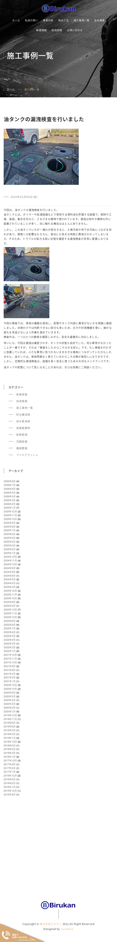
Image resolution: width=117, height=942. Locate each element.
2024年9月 (10, 568)
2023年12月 (10, 590)
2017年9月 (10, 764)
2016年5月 (10, 779)
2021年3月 (10, 677)
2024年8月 (10, 572)
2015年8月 (10, 794)
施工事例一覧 (81, 20)
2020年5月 (10, 696)
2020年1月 (10, 711)
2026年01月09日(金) (24, 197)
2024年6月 (10, 575)
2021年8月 (10, 670)
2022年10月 (10, 617)
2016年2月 (10, 783)
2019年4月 (10, 734)
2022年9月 (10, 621)
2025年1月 (10, 553)
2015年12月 (10, 790)
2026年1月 (10, 507)
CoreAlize (67, 929)
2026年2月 (10, 504)
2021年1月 (10, 681)
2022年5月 (10, 636)
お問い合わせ (75, 30)
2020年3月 (10, 704)
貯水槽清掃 (23, 414)
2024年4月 (10, 583)
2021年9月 (10, 666)
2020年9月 (10, 692)
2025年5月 (10, 538)
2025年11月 (10, 515)
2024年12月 (10, 556)
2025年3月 (10, 545)
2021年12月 (10, 654)
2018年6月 (10, 745)
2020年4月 (10, 700)
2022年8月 (10, 624)
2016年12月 (10, 775)
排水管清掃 (23, 421)
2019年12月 (10, 715)
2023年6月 (10, 602)
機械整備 (21, 448)
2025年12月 (10, 511)
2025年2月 (10, 549)
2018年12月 (10, 741)
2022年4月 (10, 639)
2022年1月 (10, 651)
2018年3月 (10, 753)
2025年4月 (10, 541)
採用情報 (57, 30)
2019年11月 (10, 719)
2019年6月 (10, 726)
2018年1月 (10, 756)
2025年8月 (10, 526)
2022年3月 (10, 643)
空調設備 (21, 441)
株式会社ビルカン (51, 924)
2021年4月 (10, 673)
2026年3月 (10, 500)
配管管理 (21, 434)
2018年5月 (10, 749)
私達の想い (31, 20)
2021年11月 (10, 658)
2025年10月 (10, 519)
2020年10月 (10, 689)
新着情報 (41, 30)
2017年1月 (10, 771)
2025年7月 (10, 530)
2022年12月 (10, 609)
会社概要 (99, 20)
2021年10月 (10, 662)
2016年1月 (10, 787)
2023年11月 (10, 594)
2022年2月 (10, 647)
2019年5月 (10, 730)
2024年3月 (10, 587)
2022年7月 (10, 628)
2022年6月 (10, 632)
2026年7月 (10, 485)
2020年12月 (10, 685)
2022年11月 (10, 613)
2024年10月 (10, 564)
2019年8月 (10, 722)
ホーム (16, 20)
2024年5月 (10, 579)
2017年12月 (10, 760)
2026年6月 (10, 489)
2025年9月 (10, 523)
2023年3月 (10, 605)
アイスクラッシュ (27, 455)
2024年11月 (10, 560)
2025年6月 (10, 534)
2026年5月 (10, 492)
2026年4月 (10, 496)
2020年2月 (10, 707)
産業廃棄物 (23, 428)
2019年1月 (10, 738)
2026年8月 (10, 481)
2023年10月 (10, 598)
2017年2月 (10, 768)
